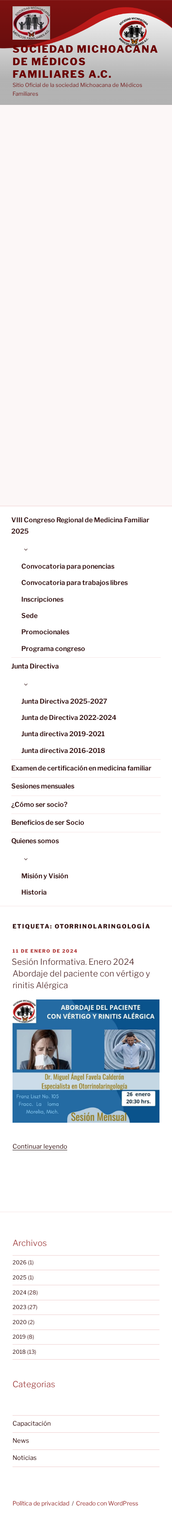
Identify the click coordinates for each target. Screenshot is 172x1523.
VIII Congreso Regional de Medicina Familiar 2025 (80, 525)
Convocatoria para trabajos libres (74, 583)
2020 (20, 1322)
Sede (29, 616)
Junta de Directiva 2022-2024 (68, 718)
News (21, 1440)
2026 (20, 1262)
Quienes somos (35, 841)
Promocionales (45, 632)
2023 (19, 1307)
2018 (19, 1351)
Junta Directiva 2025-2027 (64, 701)
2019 (19, 1336)
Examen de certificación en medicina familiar (81, 768)
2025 (20, 1277)
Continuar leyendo (40, 1146)
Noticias (25, 1458)
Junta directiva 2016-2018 (63, 751)
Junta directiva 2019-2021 (63, 734)
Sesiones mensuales (42, 786)
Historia (34, 892)
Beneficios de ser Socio (47, 822)
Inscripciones (42, 599)
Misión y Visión (44, 876)
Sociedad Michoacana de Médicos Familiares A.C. (85, 61)
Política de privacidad (41, 1503)
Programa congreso (53, 649)
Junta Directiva (35, 666)
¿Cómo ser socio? (39, 805)
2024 (19, 1292)
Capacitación (32, 1423)
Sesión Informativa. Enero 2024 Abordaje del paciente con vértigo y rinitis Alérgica (81, 973)
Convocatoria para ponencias (67, 566)
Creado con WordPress (107, 1503)
